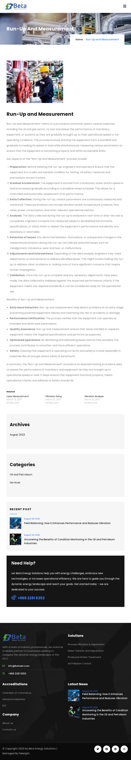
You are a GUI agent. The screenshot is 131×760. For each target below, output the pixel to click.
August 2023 (17, 435)
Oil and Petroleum (21, 474)
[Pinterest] (115, 749)
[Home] (14, 638)
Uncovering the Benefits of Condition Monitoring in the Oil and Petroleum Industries (69, 541)
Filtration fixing (54, 396)
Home (79, 39)
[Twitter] (97, 749)
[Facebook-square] (106, 749)
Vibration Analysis (94, 396)
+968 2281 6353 (31, 598)
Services (15, 482)
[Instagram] (124, 749)
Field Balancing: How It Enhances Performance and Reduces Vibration (67, 523)
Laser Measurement (18, 396)
